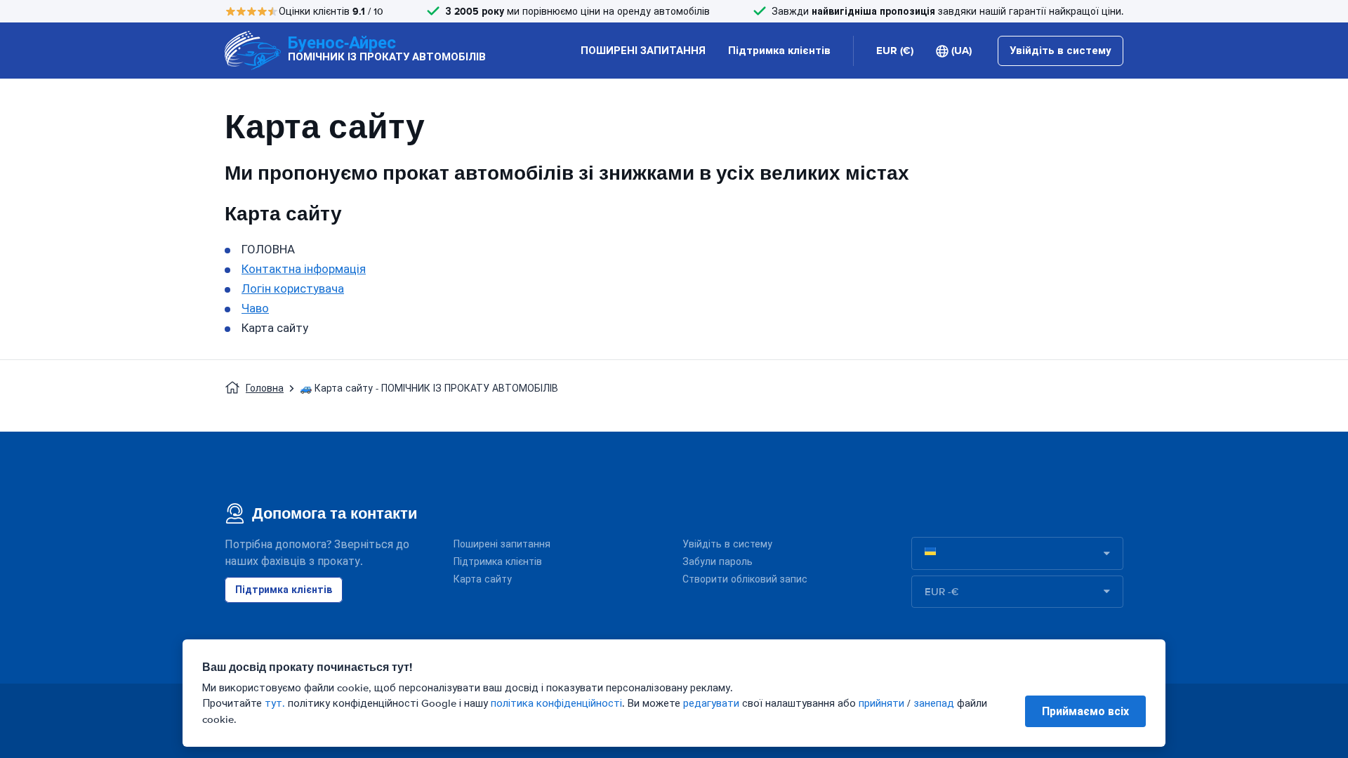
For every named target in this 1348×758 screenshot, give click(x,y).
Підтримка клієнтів (779, 50)
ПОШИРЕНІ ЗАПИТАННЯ (643, 50)
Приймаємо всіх (1085, 711)
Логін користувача (293, 288)
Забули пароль (717, 562)
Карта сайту (483, 579)
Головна (265, 388)
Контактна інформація (304, 269)
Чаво (255, 308)
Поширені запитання (502, 544)
